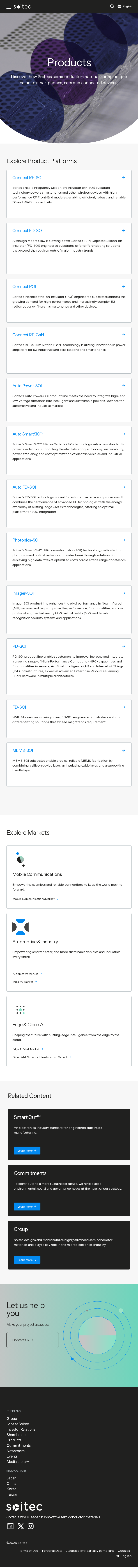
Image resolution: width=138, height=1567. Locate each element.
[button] (112, 6)
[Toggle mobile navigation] (8, 7)
